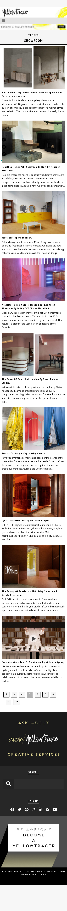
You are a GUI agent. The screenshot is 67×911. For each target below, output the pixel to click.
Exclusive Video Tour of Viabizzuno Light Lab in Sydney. (33, 662)
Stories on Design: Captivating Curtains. (25, 453)
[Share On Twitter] (4, 147)
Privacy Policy (38, 875)
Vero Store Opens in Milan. (17, 237)
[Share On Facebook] (4, 140)
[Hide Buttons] (1, 161)
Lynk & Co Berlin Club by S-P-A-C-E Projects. (26, 520)
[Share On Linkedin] (4, 155)
